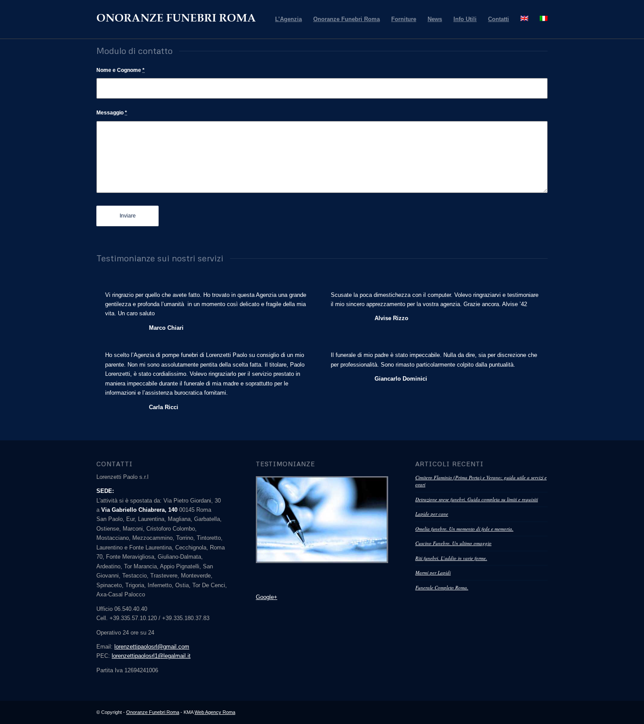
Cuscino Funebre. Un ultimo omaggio (453, 543)
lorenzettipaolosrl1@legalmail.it (151, 656)
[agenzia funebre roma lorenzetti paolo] (322, 519)
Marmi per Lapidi (433, 572)
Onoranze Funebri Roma (152, 712)
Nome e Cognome (120, 70)
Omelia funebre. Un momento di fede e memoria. (464, 528)
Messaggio (111, 113)
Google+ (266, 597)
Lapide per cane (431, 513)
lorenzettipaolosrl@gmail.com (151, 646)
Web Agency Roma (215, 712)
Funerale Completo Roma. (441, 587)
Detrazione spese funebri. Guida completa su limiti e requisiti (476, 499)
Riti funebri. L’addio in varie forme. (451, 558)
